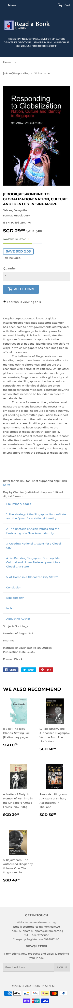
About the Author (18, 618)
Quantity (9, 268)
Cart (67, 5)
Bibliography (15, 597)
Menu (12, 5)
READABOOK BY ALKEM (38, 985)
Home (7, 62)
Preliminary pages (18, 503)
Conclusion (13, 587)
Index (10, 608)
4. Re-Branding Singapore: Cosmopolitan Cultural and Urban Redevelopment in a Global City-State (33, 562)
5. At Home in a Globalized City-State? (32, 577)
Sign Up (62, 967)
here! (6, 484)
